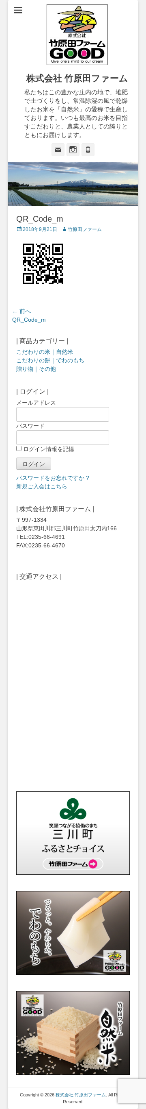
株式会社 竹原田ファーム (77, 78)
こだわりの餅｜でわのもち (50, 360)
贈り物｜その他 (36, 369)
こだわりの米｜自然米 (44, 352)
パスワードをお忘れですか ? (52, 478)
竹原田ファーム (85, 229)
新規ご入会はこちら (41, 486)
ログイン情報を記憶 (47, 449)
